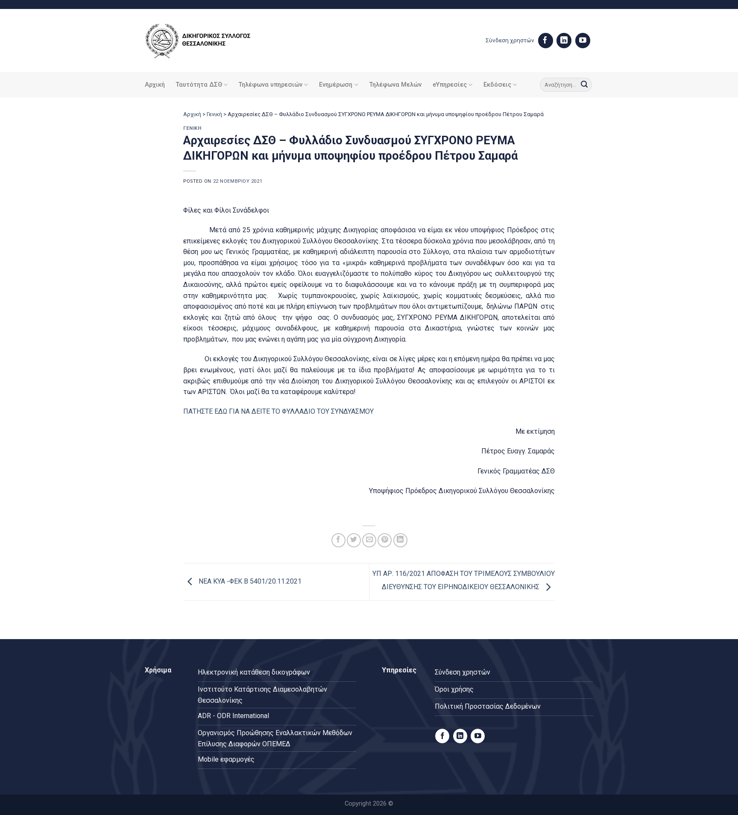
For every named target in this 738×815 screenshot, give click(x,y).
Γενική (214, 114)
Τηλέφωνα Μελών (395, 84)
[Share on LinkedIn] (400, 540)
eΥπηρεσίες (450, 84)
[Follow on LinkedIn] (563, 40)
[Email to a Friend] (369, 540)
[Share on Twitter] (354, 540)
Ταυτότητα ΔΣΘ (199, 84)
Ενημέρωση (335, 84)
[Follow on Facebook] (545, 40)
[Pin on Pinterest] (385, 540)
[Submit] (584, 85)
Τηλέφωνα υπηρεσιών (270, 84)
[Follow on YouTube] (582, 40)
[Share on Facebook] (338, 540)
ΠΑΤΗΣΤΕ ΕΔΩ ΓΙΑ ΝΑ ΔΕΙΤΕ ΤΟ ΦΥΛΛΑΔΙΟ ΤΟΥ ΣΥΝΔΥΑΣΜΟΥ (278, 411)
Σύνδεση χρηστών (510, 40)
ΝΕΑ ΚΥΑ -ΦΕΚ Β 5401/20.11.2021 (249, 581)
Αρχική (155, 84)
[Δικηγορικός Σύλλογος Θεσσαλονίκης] (209, 41)
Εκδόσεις (497, 84)
